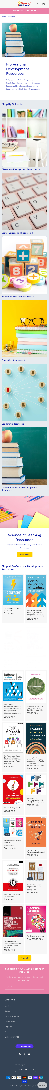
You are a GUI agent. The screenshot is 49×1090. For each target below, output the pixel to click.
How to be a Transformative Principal (36, 851)
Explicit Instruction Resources (17, 296)
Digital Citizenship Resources (16, 233)
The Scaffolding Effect (12, 808)
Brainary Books (20, 1086)
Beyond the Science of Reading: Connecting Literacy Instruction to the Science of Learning (35, 613)
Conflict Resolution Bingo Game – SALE (34, 886)
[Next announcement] (44, 10)
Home (4, 16)
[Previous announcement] (4, 10)
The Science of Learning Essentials (12, 841)
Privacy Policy (10, 1021)
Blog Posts (8, 1026)
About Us (8, 1006)
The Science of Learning (35, 936)
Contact (7, 1011)
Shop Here (24, 554)
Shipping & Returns (12, 1016)
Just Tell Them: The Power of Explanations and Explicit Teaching (12, 662)
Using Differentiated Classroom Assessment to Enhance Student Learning (12, 944)
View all (24, 958)
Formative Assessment (13, 360)
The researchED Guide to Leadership (12, 895)
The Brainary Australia (32, 1086)
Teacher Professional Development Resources (19, 489)
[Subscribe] (41, 987)
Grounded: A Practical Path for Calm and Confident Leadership (35, 708)
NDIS (6, 1032)
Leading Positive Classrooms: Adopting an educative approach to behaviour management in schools (35, 761)
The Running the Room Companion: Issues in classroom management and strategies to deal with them (12, 760)
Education (11, 16)
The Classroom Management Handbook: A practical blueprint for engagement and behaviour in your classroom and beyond (13, 709)
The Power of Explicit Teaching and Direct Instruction (34, 662)
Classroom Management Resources (19, 169)
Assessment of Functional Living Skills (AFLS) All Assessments (35, 800)
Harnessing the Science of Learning (12, 609)
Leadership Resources (13, 424)
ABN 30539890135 (12, 1037)
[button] (4, 3)
